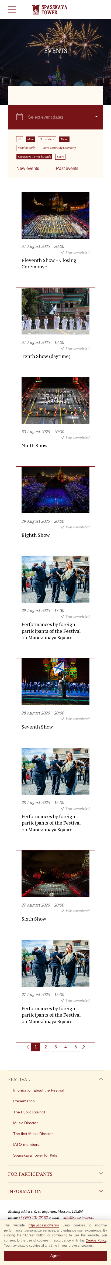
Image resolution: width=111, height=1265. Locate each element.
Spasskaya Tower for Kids (34, 157)
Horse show (47, 139)
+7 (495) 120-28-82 (33, 1217)
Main (30, 139)
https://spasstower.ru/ (44, 1225)
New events (27, 168)
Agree (55, 1255)
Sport (60, 157)
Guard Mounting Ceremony (58, 148)
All (19, 139)
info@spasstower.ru (79, 1217)
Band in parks (27, 148)
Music (64, 139)
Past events (67, 168)
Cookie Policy (96, 1240)
